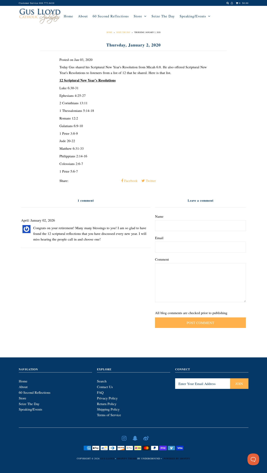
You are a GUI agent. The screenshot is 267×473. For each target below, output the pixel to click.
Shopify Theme (127, 458)
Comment (162, 259)
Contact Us (105, 386)
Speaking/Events (193, 16)
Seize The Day (163, 16)
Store (138, 16)
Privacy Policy (107, 398)
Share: (63, 180)
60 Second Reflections (111, 16)
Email (159, 237)
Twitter (150, 180)
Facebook (130, 180)
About (83, 16)
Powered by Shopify (177, 458)
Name (159, 216)
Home (68, 16)
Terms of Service (109, 414)
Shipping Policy (108, 409)
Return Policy (106, 403)
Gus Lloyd (107, 458)
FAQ (100, 392)
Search (102, 381)
